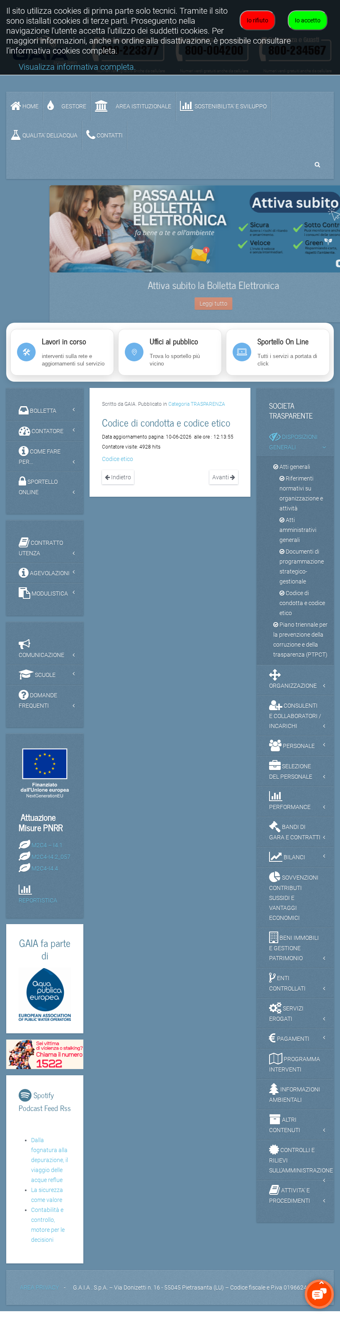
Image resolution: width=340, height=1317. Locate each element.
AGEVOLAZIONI (49, 579)
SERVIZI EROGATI (286, 1019)
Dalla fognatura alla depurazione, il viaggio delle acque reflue (49, 1166)
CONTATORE (46, 437)
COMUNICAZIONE (41, 660)
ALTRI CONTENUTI (284, 1130)
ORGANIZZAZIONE (293, 691)
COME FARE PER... (40, 462)
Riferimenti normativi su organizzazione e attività (301, 499)
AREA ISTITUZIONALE (142, 106)
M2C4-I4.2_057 (51, 862)
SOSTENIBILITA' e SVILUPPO (230, 106)
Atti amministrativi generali (297, 535)
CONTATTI (109, 135)
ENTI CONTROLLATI (287, 989)
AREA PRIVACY (39, 1293)
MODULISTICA (49, 599)
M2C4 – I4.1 (47, 851)
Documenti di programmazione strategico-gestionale (301, 572)
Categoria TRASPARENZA (196, 410)
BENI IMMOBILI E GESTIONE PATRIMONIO (294, 953)
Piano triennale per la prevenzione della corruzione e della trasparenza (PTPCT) (300, 645)
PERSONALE (298, 751)
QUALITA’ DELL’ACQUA (49, 135)
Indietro (120, 483)
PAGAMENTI (292, 1044)
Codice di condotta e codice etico (302, 609)
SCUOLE (45, 680)
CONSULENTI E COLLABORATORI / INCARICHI (295, 721)
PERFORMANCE (290, 812)
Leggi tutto (170, 303)
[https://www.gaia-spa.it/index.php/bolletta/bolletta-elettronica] (170, 229)
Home (30, 106)
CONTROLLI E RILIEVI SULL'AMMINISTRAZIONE (301, 1166)
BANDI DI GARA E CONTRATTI (295, 837)
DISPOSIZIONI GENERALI (293, 447)
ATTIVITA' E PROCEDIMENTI (289, 1201)
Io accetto (308, 20)
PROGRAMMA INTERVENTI (294, 1070)
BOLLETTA (42, 416)
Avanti (221, 483)
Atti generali (294, 472)
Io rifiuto (257, 20)
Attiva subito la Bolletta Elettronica (170, 285)
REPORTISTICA (38, 906)
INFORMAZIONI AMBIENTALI (294, 1100)
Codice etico (117, 465)
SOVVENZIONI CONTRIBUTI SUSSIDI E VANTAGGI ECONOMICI (293, 903)
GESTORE (73, 106)
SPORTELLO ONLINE (38, 492)
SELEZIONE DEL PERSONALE (290, 777)
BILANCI (293, 863)
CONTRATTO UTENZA (41, 553)
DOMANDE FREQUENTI (38, 706)
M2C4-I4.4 (45, 874)
